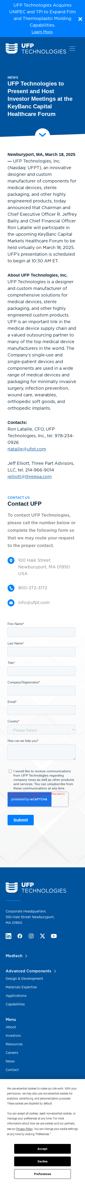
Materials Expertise (21, 987)
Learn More (42, 32)
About (11, 1027)
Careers (12, 1053)
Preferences (42, 1174)
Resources (14, 1044)
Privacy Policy (24, 1129)
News (10, 1061)
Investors (13, 1035)
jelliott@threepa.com (30, 476)
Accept (42, 1149)
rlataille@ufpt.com (27, 449)
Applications (16, 996)
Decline (42, 1161)
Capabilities (15, 1004)
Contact (12, 1070)
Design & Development (24, 978)
